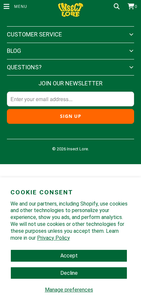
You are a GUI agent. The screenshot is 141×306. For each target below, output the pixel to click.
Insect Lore (77, 148)
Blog (14, 50)
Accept (69, 255)
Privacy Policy (53, 238)
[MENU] (3, 6)
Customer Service (34, 34)
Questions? (24, 67)
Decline (69, 273)
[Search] (117, 6)
